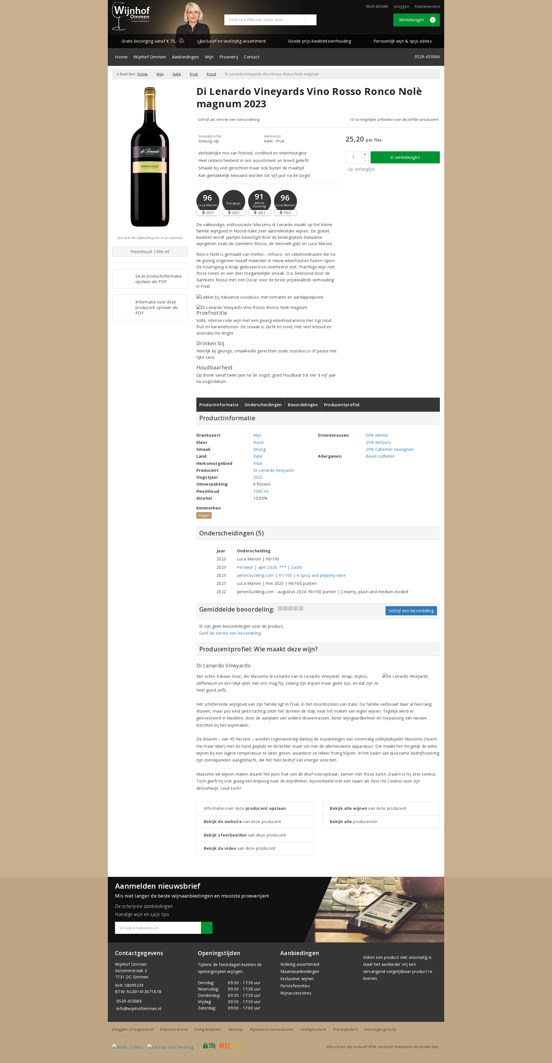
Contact (252, 57)
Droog (259, 449)
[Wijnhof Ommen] (131, 16)
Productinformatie (219, 404)
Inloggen (401, 6)
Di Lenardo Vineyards (273, 470)
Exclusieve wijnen (297, 978)
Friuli (194, 74)
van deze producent (242, 821)
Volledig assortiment (300, 964)
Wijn (209, 57)
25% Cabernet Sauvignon (390, 449)
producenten (353, 821)
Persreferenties (295, 985)
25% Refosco (378, 442)
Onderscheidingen (263, 404)
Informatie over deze (245, 808)
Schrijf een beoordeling (411, 610)
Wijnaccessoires (295, 993)
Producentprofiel (341, 404)
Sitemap (235, 1029)
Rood (211, 74)
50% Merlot (377, 435)
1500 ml (261, 491)
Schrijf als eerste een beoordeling (229, 119)
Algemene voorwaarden (272, 1029)
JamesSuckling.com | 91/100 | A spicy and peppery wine (291, 575)
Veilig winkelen (207, 1029)
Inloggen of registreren (133, 1029)
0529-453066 (129, 1001)
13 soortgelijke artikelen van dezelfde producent (394, 119)
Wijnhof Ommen (149, 57)
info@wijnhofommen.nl (138, 1008)
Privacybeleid (345, 1029)
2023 (258, 477)
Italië (176, 74)
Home (121, 57)
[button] (233, 201)
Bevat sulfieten (380, 456)
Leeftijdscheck (313, 1029)
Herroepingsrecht (380, 1029)
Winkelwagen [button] (416, 19)
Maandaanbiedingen (299, 971)
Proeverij (228, 57)
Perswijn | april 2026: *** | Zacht (269, 567)
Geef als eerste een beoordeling (230, 633)
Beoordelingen (303, 404)
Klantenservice (427, 6)
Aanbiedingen (185, 57)
